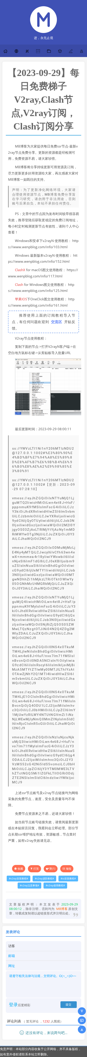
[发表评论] (82, 1020)
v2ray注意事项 (29, 885)
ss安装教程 (68, 878)
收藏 (20, 868)
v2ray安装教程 (18, 878)
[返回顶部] (82, 1011)
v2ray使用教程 (55, 885)
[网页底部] (82, 1029)
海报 (68, 869)
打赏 (36, 869)
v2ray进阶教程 (44, 878)
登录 (13, 1005)
